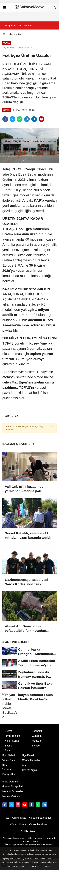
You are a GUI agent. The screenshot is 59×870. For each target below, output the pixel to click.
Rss (7, 817)
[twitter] (12, 119)
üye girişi (39, 426)
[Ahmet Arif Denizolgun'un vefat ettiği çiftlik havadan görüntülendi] (29, 606)
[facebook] (5, 119)
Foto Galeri (8, 755)
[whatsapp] (19, 119)
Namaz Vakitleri (11, 796)
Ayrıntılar (35, 866)
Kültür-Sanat (12, 740)
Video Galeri (9, 760)
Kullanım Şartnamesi (40, 817)
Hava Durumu (10, 781)
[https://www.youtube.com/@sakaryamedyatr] (24, 804)
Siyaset (36, 745)
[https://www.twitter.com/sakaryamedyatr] (11, 804)
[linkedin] (34, 119)
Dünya (8, 731)
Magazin (37, 740)
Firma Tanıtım (12, 735)
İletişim (23, 824)
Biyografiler (8, 774)
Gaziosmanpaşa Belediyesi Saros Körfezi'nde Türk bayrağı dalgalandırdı (26, 582)
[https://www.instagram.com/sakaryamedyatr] (18, 804)
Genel (20, 34)
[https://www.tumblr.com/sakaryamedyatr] (31, 804)
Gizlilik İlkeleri (28, 831)
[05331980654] (38, 804)
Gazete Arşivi (29, 770)
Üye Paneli (28, 755)
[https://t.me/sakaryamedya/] (44, 804)
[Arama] (55, 7)
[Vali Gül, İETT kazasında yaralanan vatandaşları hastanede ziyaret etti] (29, 466)
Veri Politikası (19, 817)
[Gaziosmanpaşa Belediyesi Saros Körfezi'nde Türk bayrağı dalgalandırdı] (29, 559)
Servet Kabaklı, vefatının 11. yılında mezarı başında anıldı (28, 535)
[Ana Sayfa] (3, 34)
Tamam (47, 866)
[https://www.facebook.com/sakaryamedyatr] (4, 804)
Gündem (37, 735)
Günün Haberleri (31, 760)
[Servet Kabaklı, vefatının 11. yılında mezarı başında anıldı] (29, 513)
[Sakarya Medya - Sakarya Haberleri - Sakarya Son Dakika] (29, 7)
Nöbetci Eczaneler (12, 791)
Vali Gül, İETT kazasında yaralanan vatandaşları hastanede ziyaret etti (24, 489)
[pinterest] (41, 119)
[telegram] (27, 119)
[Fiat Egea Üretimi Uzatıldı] (29, 145)
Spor (7, 750)
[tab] (11, 416)
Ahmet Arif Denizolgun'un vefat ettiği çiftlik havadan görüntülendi (25, 628)
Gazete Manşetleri (12, 786)
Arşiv (25, 765)
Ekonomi (37, 731)
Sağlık (8, 745)
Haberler (11, 34)
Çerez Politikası (38, 824)
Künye (13, 824)
